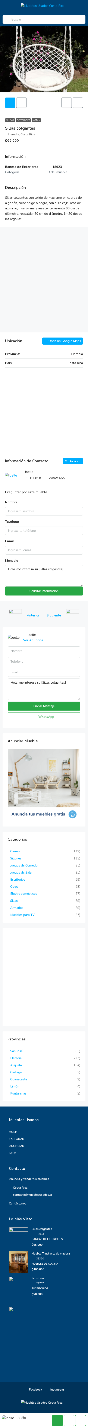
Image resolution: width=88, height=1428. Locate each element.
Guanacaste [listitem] (18, 1079)
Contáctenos (17, 1203)
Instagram (57, 1390)
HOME (13, 1132)
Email (9, 541)
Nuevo (10, 120)
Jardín (36, 120)
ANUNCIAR (16, 1146)
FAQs (12, 1153)
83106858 (33, 478)
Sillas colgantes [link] (42, 1229)
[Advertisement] (44, 280)
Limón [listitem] (14, 1086)
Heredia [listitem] (16, 1058)
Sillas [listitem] (14, 901)
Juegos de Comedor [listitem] (24, 865)
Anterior (33, 615)
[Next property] (72, 615)
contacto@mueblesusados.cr (32, 1195)
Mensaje (11, 560)
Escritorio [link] (38, 1278)
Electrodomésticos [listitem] (23, 894)
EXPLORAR (16, 1139)
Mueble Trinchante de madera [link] (51, 1254)
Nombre (11, 502)
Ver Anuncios (73, 461)
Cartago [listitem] (16, 1072)
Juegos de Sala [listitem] (21, 872)
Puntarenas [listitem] (18, 1093)
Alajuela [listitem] (16, 1065)
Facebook (35, 1390)
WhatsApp (57, 478)
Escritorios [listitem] (17, 879)
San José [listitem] (16, 1051)
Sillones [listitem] (15, 858)
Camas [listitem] (15, 851)
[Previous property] (15, 615)
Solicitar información (44, 591)
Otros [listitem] (14, 886)
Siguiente (54, 615)
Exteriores (23, 120)
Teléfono (12, 522)
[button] (67, 103)
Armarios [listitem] (16, 908)
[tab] (10, 103)
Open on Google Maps (64, 341)
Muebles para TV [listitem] (22, 915)
